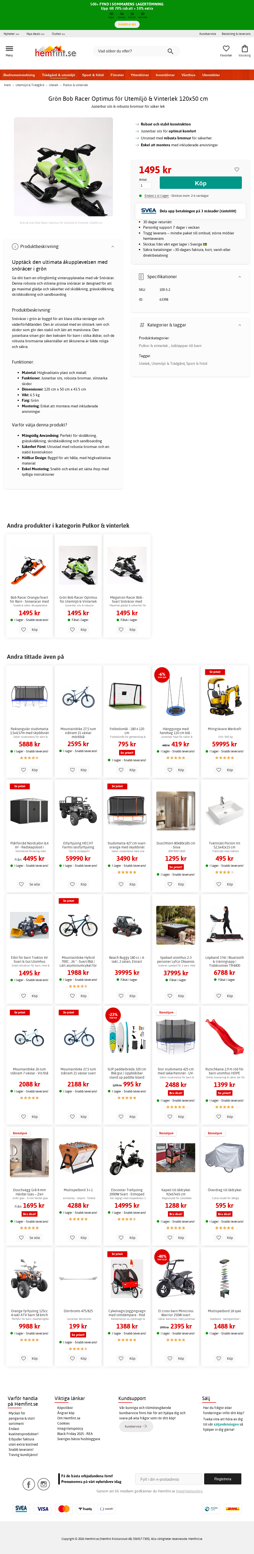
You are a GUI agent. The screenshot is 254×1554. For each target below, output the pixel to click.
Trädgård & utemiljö (58, 75)
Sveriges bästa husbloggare (78, 1439)
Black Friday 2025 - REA (75, 1433)
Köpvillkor (65, 1408)
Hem (7, 85)
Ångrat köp (65, 1413)
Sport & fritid (93, 75)
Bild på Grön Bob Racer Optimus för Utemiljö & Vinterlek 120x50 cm (61, 222)
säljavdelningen (226, 1424)
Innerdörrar (165, 75)
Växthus (188, 75)
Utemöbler (211, 75)
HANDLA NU (127, 24)
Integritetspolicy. (189, 1491)
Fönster (117, 75)
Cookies (63, 1423)
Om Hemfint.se (68, 1418)
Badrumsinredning (19, 75)
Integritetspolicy (70, 1428)
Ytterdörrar (140, 75)
